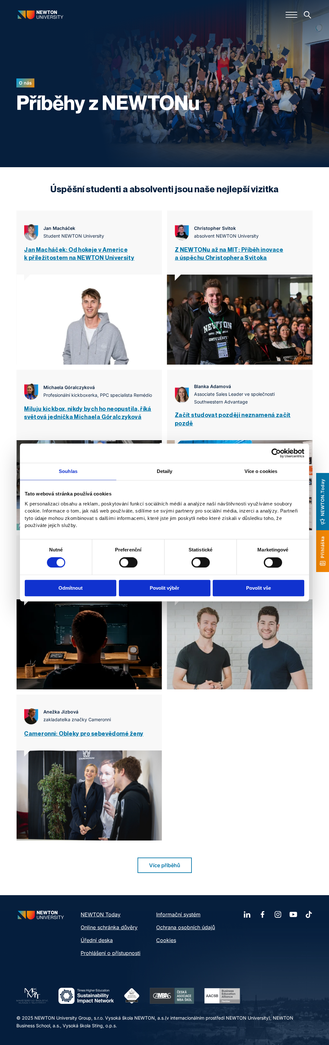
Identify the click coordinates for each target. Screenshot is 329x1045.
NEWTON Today (100, 914)
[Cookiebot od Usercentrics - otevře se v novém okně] (276, 453)
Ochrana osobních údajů (185, 927)
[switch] (128, 562)
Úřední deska (97, 940)
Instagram (278, 914)
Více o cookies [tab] (261, 471)
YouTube (293, 914)
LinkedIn (247, 914)
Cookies (166, 940)
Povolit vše (258, 588)
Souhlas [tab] (68, 471)
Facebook (262, 914)
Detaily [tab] (165, 471)
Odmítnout (70, 588)
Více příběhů (164, 865)
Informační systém (178, 914)
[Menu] (291, 15)
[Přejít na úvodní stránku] (40, 14)
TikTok (309, 914)
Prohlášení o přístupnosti (110, 953)
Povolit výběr (164, 588)
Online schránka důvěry (109, 927)
